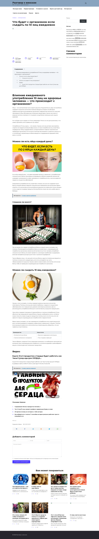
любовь (80, 35)
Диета (37, 13)
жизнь (82, 31)
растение (76, 42)
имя (67, 33)
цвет (77, 46)
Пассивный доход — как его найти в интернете (20, 487)
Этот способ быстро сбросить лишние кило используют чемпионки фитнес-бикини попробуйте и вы (58, 518)
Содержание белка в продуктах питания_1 (27, 406)
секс (71, 44)
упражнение (69, 46)
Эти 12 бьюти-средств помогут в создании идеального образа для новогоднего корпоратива (39, 518)
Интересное (68, 8)
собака (73, 44)
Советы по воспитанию (20, 13)
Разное (31, 13)
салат (67, 44)
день (85, 29)
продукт (72, 42)
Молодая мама (17, 8)
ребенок (82, 42)
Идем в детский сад (56, 8)
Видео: (21, 82)
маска (67, 38)
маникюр (84, 35)
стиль (83, 44)
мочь (77, 38)
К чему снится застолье (78, 515)
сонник (79, 44)
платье (84, 40)
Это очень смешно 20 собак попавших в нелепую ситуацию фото (20, 516)
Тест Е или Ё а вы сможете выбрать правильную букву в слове (34, 409)
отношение (80, 40)
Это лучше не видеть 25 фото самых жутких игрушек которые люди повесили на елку (59, 489)
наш (67, 40)
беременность (69, 29)
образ (76, 40)
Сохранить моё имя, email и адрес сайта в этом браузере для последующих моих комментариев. (36, 458)
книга (74, 33)
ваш (74, 29)
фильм (74, 46)
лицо (77, 35)
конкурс (81, 33)
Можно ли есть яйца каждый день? (28, 76)
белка (14, 420)
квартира (70, 33)
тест (86, 44)
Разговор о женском (24, 2)
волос (79, 29)
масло (70, 38)
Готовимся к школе (42, 8)
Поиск (68, 18)
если (73, 31)
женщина (77, 31)
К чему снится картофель (36, 487)
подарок (68, 42)
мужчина (83, 38)
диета (67, 31)
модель (73, 38)
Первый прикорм (29, 8)
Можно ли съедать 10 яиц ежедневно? (29, 80)
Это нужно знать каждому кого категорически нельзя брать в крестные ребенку (77, 490)
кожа (77, 33)
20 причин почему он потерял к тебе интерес (29, 411)
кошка (74, 35)
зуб (84, 31)
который (69, 35)
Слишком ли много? (27, 78)
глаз (82, 29)
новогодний (71, 40)
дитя (70, 31)
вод (76, 29)
